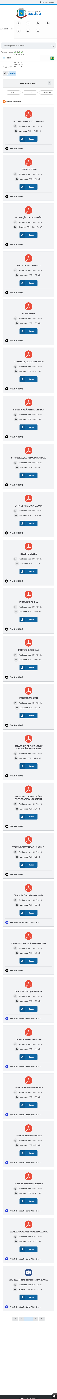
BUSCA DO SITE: (9, 41)
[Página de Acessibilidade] (37, 30)
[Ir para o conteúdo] (46, 31)
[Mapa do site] (28, 30)
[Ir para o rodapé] (23, 36)
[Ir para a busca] (17, 36)
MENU (8, 58)
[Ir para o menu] (52, 31)
